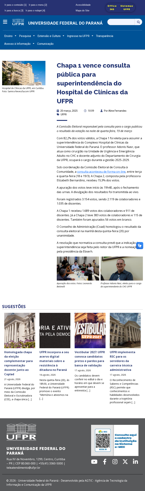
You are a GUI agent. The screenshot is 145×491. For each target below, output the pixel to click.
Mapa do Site (82, 10)
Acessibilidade (83, 5)
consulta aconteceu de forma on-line (101, 172)
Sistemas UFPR (126, 7)
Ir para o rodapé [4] (35, 10)
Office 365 (112, 7)
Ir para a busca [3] (14, 10)
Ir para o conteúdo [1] (16, 5)
